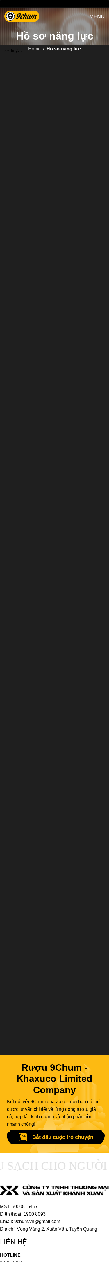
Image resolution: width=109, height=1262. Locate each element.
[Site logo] (21, 15)
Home (34, 48)
